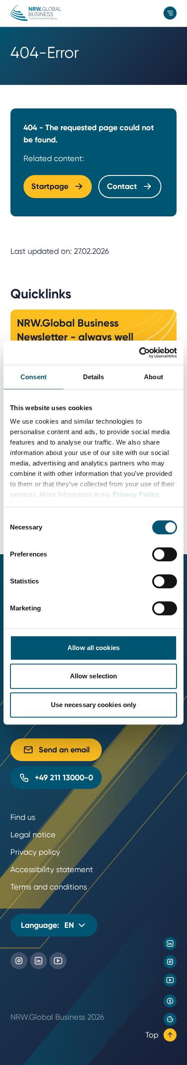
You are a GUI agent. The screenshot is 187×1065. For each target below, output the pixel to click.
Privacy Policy (136, 494)
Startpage (49, 186)
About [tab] (153, 377)
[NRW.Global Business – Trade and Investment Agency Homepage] (35, 13)
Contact (122, 186)
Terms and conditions (48, 886)
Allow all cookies (93, 647)
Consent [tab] (33, 377)
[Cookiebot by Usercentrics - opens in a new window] (139, 352)
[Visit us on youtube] (170, 980)
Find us (22, 817)
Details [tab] (93, 377)
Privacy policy (35, 851)
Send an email (64, 750)
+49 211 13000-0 (64, 777)
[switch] (164, 554)
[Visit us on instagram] (170, 961)
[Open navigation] (170, 13)
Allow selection (93, 676)
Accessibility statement (51, 869)
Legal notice (33, 834)
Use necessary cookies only (94, 704)
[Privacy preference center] (170, 1019)
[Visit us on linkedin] (170, 943)
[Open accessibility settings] (170, 1001)
